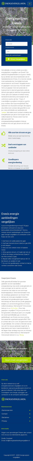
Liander (3, 112)
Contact (5, 414)
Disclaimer (5, 417)
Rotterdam (14, 308)
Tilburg (21, 335)
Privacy (4, 421)
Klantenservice (7, 410)
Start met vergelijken (16, 360)
